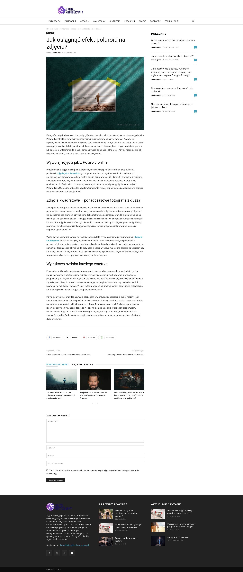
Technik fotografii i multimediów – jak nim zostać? (126, 513)
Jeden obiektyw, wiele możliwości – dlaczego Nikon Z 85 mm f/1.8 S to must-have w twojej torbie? (129, 395)
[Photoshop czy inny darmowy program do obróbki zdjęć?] (158, 527)
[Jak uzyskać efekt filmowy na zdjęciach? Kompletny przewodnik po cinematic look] (61, 379)
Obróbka (84, 21)
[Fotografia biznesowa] (158, 541)
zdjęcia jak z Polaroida (68, 173)
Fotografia (54, 21)
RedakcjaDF (56, 52)
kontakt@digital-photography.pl (74, 545)
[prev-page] (92, 403)
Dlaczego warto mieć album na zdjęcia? (126, 354)
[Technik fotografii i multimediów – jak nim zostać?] (106, 514)
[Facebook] (49, 553)
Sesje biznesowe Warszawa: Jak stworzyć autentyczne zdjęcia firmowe (94, 395)
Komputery (114, 21)
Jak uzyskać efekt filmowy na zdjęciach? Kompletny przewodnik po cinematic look (60, 395)
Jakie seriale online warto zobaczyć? (172, 56)
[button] (193, 21)
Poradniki (129, 21)
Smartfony (99, 21)
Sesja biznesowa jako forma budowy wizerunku (68, 354)
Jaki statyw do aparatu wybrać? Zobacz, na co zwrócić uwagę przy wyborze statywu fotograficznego (171, 72)
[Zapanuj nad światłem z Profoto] (106, 541)
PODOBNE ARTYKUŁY (57, 364)
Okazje (142, 21)
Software (155, 21)
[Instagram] (57, 553)
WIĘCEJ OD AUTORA (82, 364)
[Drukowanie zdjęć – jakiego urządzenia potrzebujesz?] (106, 528)
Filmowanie (70, 21)
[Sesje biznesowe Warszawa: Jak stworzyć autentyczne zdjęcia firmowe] (95, 379)
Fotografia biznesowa (177, 537)
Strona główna (52, 29)
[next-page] (97, 403)
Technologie (171, 21)
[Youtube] (72, 553)
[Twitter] (64, 553)
